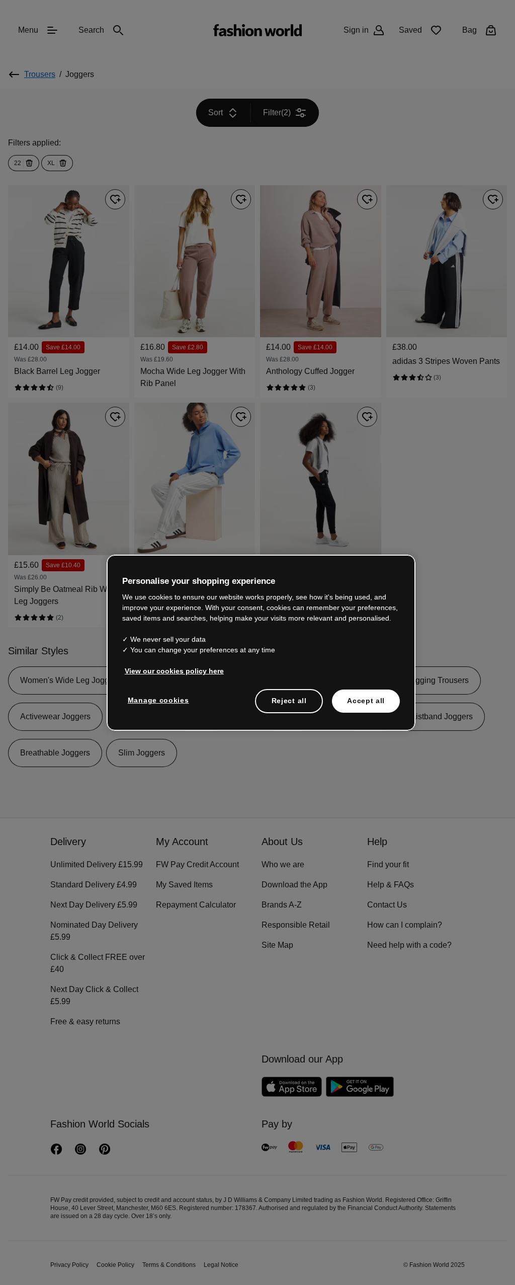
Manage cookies (156, 699)
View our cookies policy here (169, 670)
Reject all (289, 700)
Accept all (366, 700)
